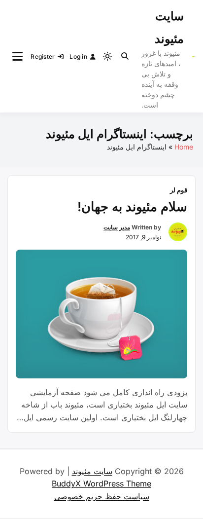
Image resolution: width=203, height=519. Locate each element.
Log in (78, 56)
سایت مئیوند (92, 471)
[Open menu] (17, 56)
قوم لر (178, 190)
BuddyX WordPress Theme (101, 483)
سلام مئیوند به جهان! (132, 206)
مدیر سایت (116, 227)
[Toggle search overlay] (125, 56)
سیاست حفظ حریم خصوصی (101, 496)
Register (43, 56)
